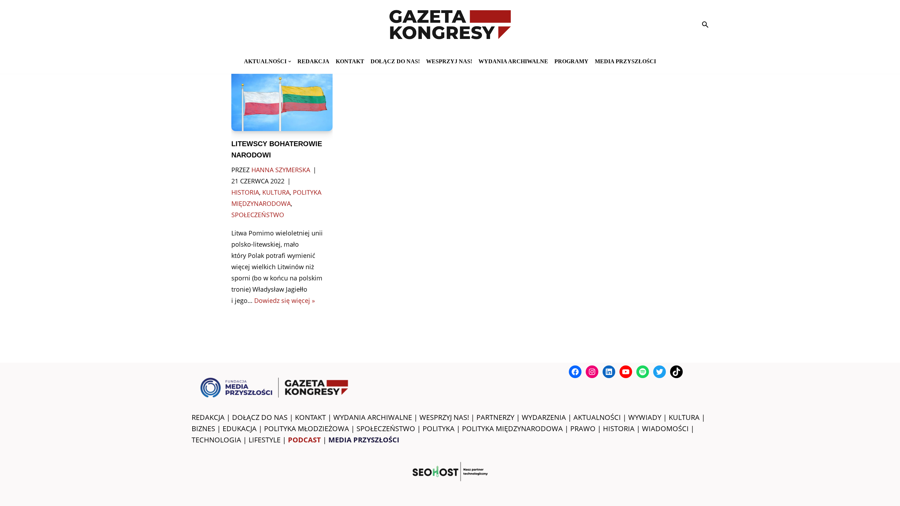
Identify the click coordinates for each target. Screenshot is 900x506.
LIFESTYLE (265, 440)
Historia (245, 192)
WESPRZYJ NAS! (444, 417)
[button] (289, 61)
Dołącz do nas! (395, 61)
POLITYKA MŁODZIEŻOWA (306, 428)
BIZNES (203, 428)
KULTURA (684, 417)
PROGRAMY (571, 61)
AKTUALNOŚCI (597, 417)
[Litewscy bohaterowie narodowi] (282, 97)
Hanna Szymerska (280, 170)
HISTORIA (619, 428)
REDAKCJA (208, 417)
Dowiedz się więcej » (284, 300)
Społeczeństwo (257, 214)
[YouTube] (625, 371)
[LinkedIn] (609, 371)
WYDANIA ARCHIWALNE (372, 417)
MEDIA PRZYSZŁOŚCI (625, 61)
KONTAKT (350, 61)
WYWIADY (644, 417)
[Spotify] (642, 371)
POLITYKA (439, 428)
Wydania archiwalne (513, 61)
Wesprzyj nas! (449, 61)
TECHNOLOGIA (216, 440)
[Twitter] (659, 371)
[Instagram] (592, 371)
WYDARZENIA (544, 417)
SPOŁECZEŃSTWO (385, 428)
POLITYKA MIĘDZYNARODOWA (512, 428)
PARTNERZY (495, 417)
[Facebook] (575, 371)
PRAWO (583, 428)
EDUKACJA (240, 428)
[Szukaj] (705, 24)
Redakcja (313, 61)
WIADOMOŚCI (665, 428)
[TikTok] (676, 371)
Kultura (276, 192)
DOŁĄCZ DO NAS (260, 417)
